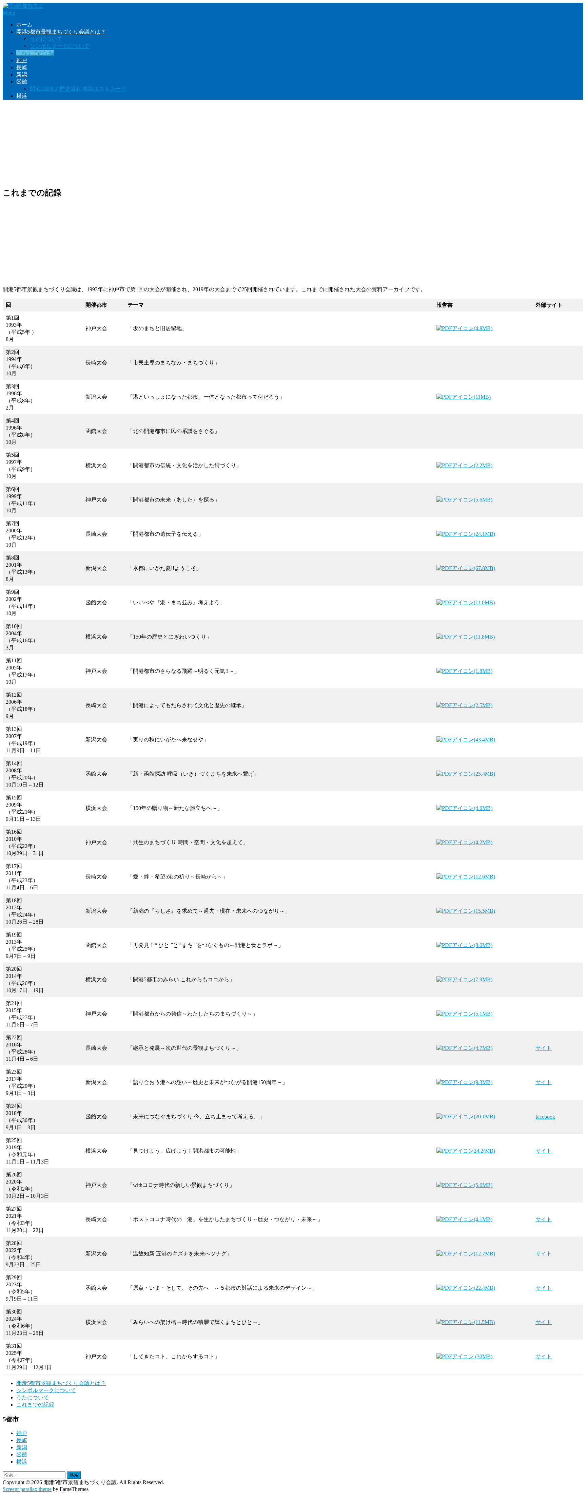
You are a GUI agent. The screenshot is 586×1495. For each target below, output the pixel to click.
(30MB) (483, 1356)
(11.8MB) (484, 637)
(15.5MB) (484, 911)
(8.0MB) (483, 945)
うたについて (46, 39)
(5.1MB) (483, 1014)
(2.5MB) (483, 705)
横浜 (21, 96)
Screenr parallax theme (27, 1489)
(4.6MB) (483, 808)
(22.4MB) (484, 1288)
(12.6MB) (484, 876)
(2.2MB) (483, 465)
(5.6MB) (483, 500)
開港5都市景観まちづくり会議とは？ (61, 32)
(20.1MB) (484, 1116)
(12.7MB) (484, 1253)
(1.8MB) (483, 671)
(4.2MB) (483, 842)
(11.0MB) (484, 602)
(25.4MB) (484, 774)
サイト (543, 1048)
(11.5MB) (484, 1322)
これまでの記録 (35, 53)
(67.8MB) (484, 568)
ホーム (24, 24)
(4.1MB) (483, 1219)
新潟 (21, 74)
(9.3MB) (483, 1082)
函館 (21, 81)
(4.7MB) (483, 1048)
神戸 (21, 60)
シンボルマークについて (60, 46)
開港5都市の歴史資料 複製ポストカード (78, 89)
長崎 (21, 67)
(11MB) (482, 397)
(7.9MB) (483, 979)
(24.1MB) (484, 534)
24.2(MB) (484, 1151)
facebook (545, 1117)
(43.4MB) (484, 739)
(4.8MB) (483, 328)
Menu (9, 13)
